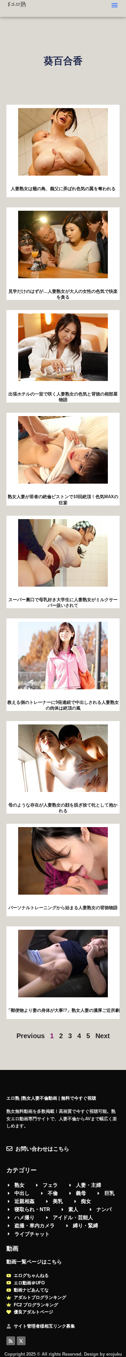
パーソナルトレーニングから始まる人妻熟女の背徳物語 (63, 907)
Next (102, 1036)
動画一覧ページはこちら (34, 1261)
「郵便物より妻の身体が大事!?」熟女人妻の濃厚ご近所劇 (63, 1010)
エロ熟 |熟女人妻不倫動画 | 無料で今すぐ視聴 (51, 1098)
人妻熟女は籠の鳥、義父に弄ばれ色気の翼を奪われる (63, 188)
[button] (115, 5)
